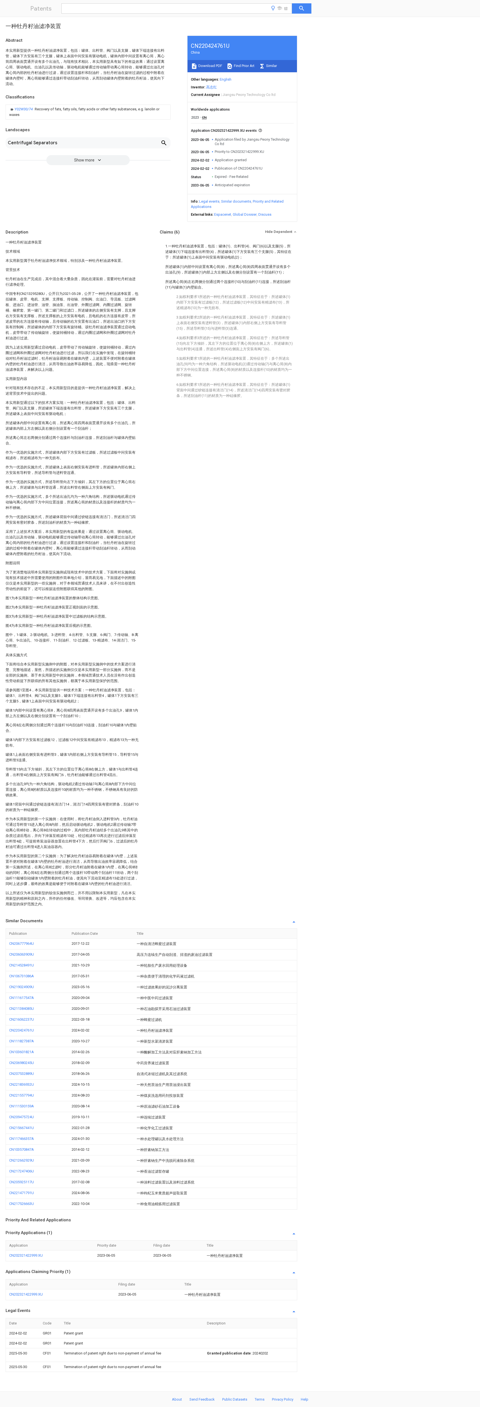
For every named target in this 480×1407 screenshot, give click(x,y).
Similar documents (236, 201)
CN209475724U (21, 1117)
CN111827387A (21, 1041)
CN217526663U (21, 1204)
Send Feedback (202, 1399)
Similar (271, 66)
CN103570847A (21, 1149)
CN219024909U (21, 987)
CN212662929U (21, 1160)
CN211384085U (21, 1008)
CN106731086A (21, 976)
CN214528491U (21, 965)
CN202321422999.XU (26, 1255)
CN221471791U (21, 1193)
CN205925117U (21, 1182)
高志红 (211, 87)
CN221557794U (21, 1095)
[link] (88, 112)
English (225, 79)
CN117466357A (21, 1139)
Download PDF (210, 66)
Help (304, 1399)
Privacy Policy (282, 1399)
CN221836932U (21, 1084)
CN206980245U (21, 1063)
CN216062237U (21, 1019)
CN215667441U (21, 1128)
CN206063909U (21, 954)
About (177, 1399)
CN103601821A (21, 1052)
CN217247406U (21, 1171)
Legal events (209, 201)
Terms (259, 1399)
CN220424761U (21, 1030)
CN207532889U (21, 1074)
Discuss (264, 214)
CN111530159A (21, 1106)
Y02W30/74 (24, 109)
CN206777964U (21, 943)
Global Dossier (245, 214)
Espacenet (222, 214)
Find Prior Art (243, 66)
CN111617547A (21, 998)
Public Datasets (234, 1399)
